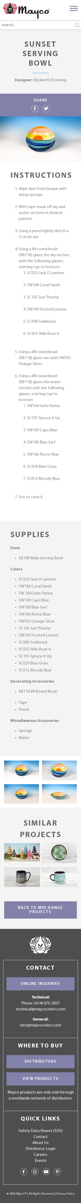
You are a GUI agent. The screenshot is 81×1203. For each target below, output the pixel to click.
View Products (40, 1079)
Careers (40, 1155)
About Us (40, 1143)
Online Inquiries (40, 984)
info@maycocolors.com (40, 1025)
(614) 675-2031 (47, 1003)
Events (41, 1161)
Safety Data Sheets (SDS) (40, 1131)
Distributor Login (40, 1149)
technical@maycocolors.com (40, 1009)
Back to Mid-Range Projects (40, 910)
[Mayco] (26, 10)
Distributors (40, 1062)
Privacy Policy (65, 1193)
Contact (40, 1137)
